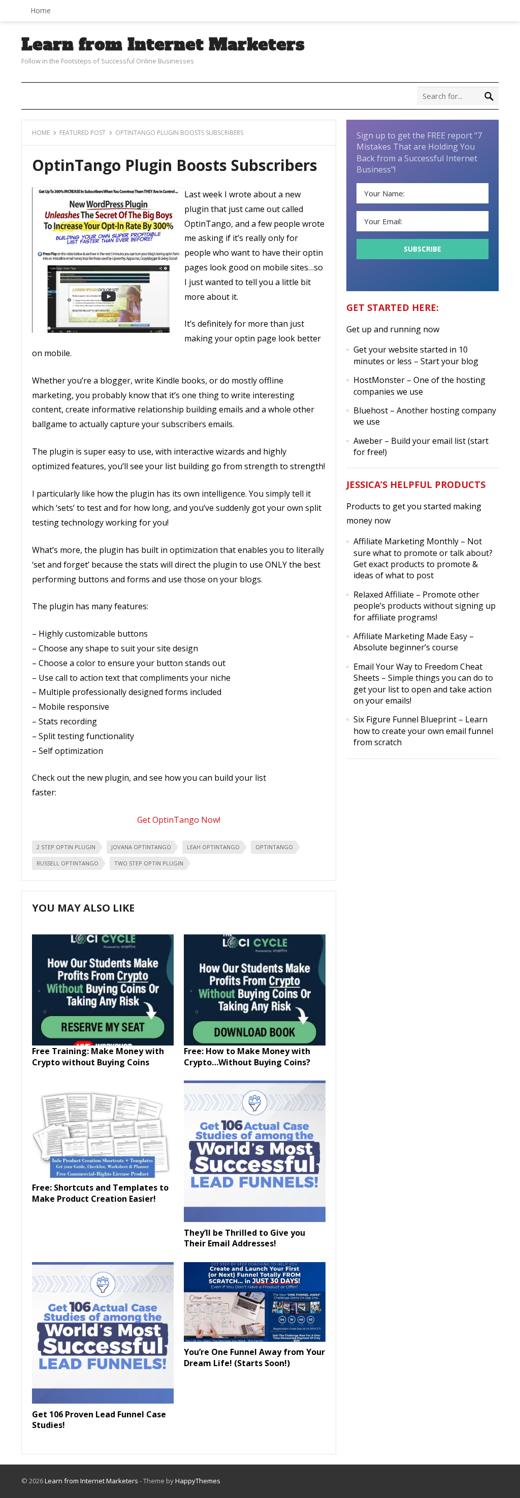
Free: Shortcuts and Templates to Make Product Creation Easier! (100, 1193)
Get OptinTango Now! (178, 819)
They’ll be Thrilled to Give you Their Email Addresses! (244, 1238)
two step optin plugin (148, 863)
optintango (274, 847)
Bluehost (370, 410)
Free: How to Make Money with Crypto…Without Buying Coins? (247, 1057)
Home (40, 10)
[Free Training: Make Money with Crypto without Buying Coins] (103, 1042)
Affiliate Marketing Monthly (406, 541)
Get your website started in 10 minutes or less (410, 355)
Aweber (367, 440)
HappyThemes (197, 1480)
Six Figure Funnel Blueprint (405, 719)
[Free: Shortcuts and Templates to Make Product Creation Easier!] (103, 1179)
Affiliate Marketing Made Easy (410, 636)
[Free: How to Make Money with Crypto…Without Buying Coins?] (255, 1042)
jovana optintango (141, 847)
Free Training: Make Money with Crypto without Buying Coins (98, 1057)
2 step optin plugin (66, 847)
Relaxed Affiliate (383, 594)
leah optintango (213, 847)
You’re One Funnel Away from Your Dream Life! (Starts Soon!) (254, 1357)
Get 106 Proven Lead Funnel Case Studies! (99, 1420)
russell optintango (68, 863)
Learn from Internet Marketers (163, 45)
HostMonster (379, 380)
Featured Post (82, 132)
